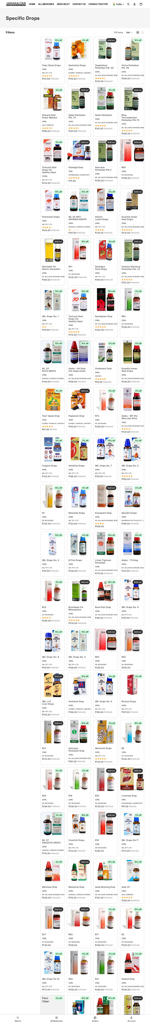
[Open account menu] (134, 4)
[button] (129, 32)
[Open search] (128, 4)
